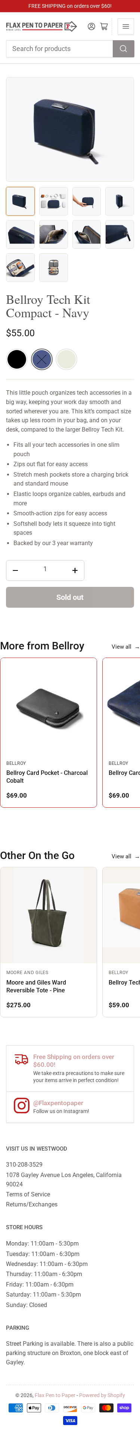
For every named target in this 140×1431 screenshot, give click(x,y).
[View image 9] (20, 267)
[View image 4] (119, 201)
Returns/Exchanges (31, 1204)
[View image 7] (86, 234)
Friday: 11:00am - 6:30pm (40, 1284)
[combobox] (70, 48)
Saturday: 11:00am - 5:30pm (43, 1294)
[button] (16, 359)
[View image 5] (20, 234)
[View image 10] (53, 267)
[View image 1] (20, 201)
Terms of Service (28, 1194)
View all (126, 646)
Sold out (70, 597)
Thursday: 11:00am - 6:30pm (44, 1274)
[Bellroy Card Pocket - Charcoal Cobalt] (48, 706)
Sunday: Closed (26, 1304)
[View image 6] (53, 234)
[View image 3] (86, 201)
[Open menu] (126, 26)
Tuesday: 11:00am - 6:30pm (43, 1253)
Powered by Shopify (102, 1395)
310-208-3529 (24, 1164)
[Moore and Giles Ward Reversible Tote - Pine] (48, 915)
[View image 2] (53, 201)
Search (123, 49)
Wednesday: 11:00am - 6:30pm (47, 1264)
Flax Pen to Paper (55, 1395)
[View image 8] (119, 234)
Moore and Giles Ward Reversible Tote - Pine (36, 986)
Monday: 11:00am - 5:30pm (42, 1243)
